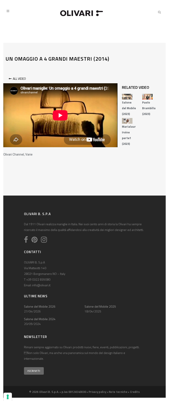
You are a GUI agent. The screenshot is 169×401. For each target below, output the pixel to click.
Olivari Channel (13, 154)
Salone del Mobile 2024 (39, 319)
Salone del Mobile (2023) (129, 108)
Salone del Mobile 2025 (100, 306)
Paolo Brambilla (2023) (149, 108)
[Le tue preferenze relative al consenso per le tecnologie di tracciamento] (8, 397)
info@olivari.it (41, 285)
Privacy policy (97, 392)
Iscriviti (34, 371)
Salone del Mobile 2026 (39, 306)
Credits (135, 392)
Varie (29, 154)
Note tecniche (118, 392)
